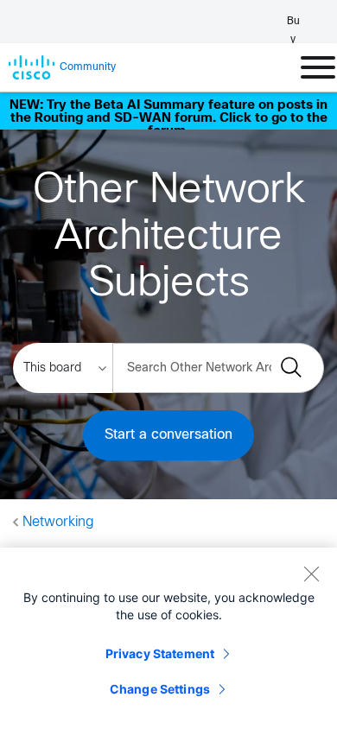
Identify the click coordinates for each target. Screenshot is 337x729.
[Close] (311, 573)
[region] (168, 638)
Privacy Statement (159, 653)
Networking (58, 522)
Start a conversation (168, 434)
